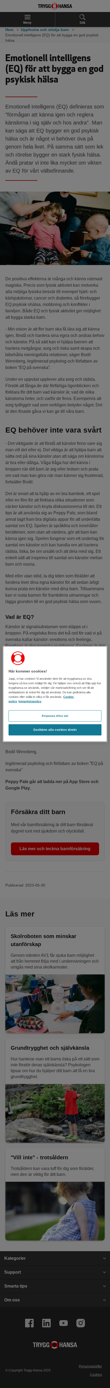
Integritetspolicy (29, 701)
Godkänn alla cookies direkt (55, 729)
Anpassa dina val (55, 715)
